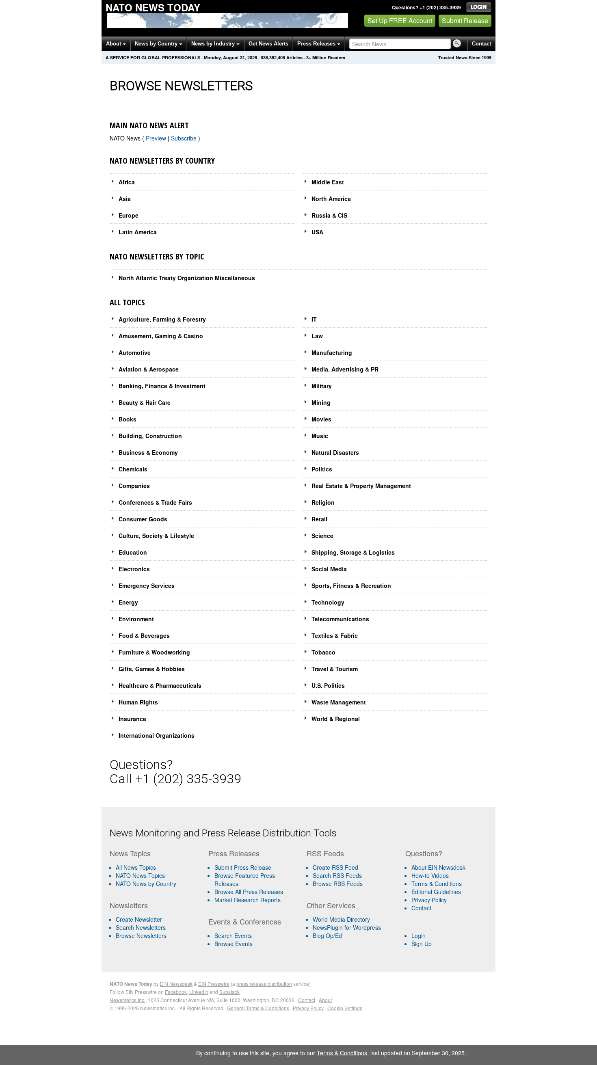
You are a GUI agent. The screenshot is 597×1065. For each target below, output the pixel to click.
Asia (125, 198)
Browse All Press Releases (248, 892)
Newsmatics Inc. (127, 999)
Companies (134, 486)
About (114, 44)
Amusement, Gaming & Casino (161, 336)
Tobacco (323, 652)
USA (317, 232)
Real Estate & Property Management (361, 486)
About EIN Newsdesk (438, 867)
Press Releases (317, 44)
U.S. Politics (328, 685)
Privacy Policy (429, 900)
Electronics (134, 569)
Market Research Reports (247, 900)
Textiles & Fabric (334, 635)
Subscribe (184, 138)
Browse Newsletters (141, 935)
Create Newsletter (139, 919)
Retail (319, 519)
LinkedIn (198, 991)
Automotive (135, 352)
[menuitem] (156, 875)
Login (418, 935)
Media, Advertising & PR (345, 369)
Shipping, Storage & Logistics (353, 552)
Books (127, 419)
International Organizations (157, 735)
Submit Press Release (242, 867)
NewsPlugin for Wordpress (347, 927)
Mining (321, 402)
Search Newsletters (141, 927)
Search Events (233, 935)
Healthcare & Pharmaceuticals (160, 685)
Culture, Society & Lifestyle (156, 535)
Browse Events (233, 944)
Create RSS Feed (335, 867)
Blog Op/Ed (327, 935)
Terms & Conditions (436, 883)
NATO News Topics (140, 875)
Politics (321, 469)
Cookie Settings (344, 1008)
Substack (229, 991)
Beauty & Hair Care (145, 402)
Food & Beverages (144, 635)
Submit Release (465, 20)
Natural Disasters (335, 452)
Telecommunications (340, 619)
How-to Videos (430, 875)
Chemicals (133, 469)
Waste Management (338, 702)
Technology (327, 602)
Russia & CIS (329, 215)
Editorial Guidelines (436, 892)
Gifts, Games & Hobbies (152, 669)
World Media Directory (341, 919)
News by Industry (213, 44)
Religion (323, 502)
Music (319, 436)
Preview (157, 138)
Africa (127, 182)
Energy (128, 602)
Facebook (176, 991)
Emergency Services (147, 585)
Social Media (329, 569)
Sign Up (421, 944)
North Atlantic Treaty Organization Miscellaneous (187, 278)
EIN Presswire (213, 983)
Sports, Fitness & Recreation (351, 585)
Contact (481, 44)
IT (314, 319)
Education (133, 552)
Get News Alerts (268, 44)
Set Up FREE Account (400, 20)
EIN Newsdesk (176, 983)
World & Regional (335, 719)
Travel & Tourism (334, 669)
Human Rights (138, 702)
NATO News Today (153, 7)
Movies (321, 419)
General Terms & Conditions (258, 1008)
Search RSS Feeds (337, 875)
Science (322, 535)
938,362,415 (273, 57)
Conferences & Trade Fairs (155, 502)
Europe (128, 215)
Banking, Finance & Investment (162, 386)
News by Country (157, 44)
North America (331, 198)
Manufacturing (331, 352)
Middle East (327, 182)
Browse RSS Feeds (338, 883)
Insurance (132, 719)
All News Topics (136, 867)
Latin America (138, 232)
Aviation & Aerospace (149, 369)
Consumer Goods (143, 519)
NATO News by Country (146, 883)
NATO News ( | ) (155, 138)
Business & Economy (148, 452)
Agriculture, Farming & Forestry (162, 319)
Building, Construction (150, 436)
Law (317, 336)
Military (321, 386)
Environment (136, 619)
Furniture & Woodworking (154, 652)
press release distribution (264, 983)
